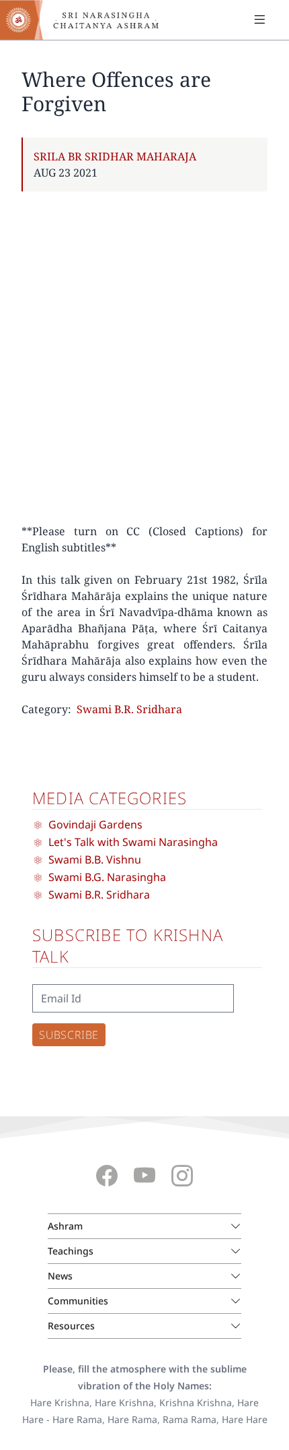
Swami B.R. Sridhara (129, 709)
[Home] (87, 20)
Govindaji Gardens (95, 824)
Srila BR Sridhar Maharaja (115, 156)
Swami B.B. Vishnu (94, 859)
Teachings (70, 1250)
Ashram (65, 1225)
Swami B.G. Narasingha (107, 877)
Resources (71, 1325)
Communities (78, 1300)
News (60, 1275)
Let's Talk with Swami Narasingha (133, 842)
